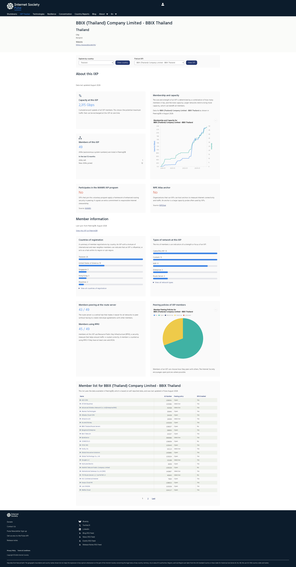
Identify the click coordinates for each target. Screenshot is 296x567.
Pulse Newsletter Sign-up (17, 531)
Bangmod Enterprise (88, 430)
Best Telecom (86, 434)
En (112, 14)
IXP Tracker (25, 14)
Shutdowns (12, 14)
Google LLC (85, 460)
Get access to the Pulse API (18, 536)
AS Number (168, 396)
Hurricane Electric (87, 464)
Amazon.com (86, 419)
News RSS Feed (89, 537)
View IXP (191, 62)
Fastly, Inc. (85, 449)
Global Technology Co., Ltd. (91, 456)
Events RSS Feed (89, 541)
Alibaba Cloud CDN (88, 415)
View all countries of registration (93, 288)
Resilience (51, 14)
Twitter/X (86, 525)
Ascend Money (87, 422)
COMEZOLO (86, 441)
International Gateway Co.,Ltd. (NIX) (93, 471)
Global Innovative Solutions (91, 452)
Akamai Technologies (89, 411)
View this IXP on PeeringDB (86, 230)
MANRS (88, 208)
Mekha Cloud (86, 490)
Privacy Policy (11, 551)
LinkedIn (86, 529)
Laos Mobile (86, 486)
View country (122, 62)
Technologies (39, 14)
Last (153, 498)
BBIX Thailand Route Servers (91, 426)
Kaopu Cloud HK (87, 482)
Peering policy (179, 396)
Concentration (65, 14)
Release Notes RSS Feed (92, 545)
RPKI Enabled (201, 396)
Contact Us (11, 526)
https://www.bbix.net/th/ (86, 44)
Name (82, 396)
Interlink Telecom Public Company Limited (96, 467)
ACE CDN (85, 400)
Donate (10, 522)
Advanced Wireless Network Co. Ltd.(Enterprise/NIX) (99, 408)
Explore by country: (86, 59)
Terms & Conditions (24, 551)
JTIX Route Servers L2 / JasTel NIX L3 (94, 475)
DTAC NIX (85, 445)
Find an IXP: (139, 59)
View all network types (164, 282)
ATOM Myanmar (87, 404)
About (102, 14)
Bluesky (86, 522)
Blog (94, 14)
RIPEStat (162, 205)
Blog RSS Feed (88, 533)
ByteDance (85, 437)
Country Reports (82, 14)
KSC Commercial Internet (90, 479)
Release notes (12, 540)
